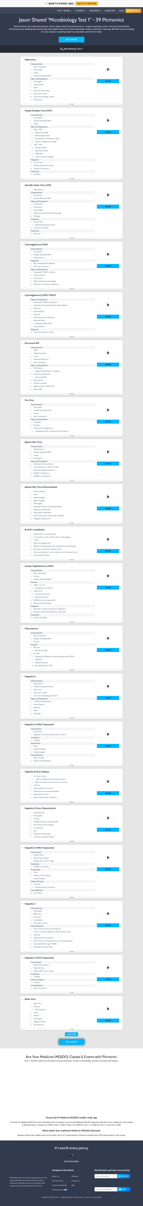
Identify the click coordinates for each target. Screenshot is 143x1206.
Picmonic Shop (57, 1181)
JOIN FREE (133, 11)
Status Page (97, 1197)
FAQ (73, 1185)
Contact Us (76, 1181)
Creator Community (59, 1185)
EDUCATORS (110, 11)
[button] (71, 1089)
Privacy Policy (78, 1197)
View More (71, 1034)
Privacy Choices (58, 1190)
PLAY (109, 81)
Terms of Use (88, 1197)
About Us (55, 1176)
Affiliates (75, 1176)
